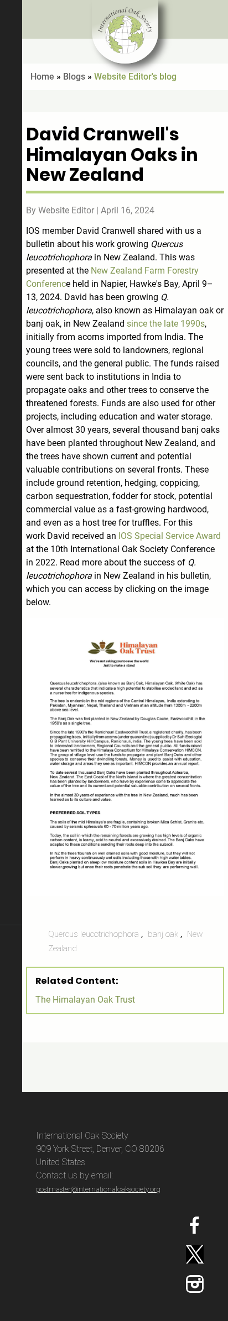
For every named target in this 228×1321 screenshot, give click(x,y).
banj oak (163, 934)
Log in (11, 1222)
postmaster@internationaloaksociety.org (98, 1189)
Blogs (74, 76)
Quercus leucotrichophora (93, 934)
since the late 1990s (166, 323)
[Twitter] (198, 1254)
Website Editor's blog (135, 76)
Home (42, 76)
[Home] (125, 32)
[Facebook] (198, 1225)
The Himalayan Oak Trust (85, 999)
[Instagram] (198, 1284)
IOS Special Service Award (169, 536)
